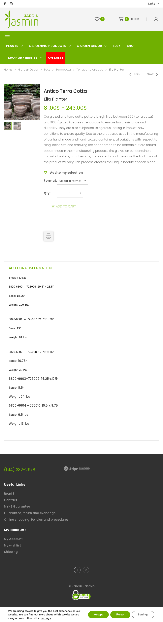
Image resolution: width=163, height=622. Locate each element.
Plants (12, 46)
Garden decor (89, 46)
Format (50, 180)
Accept (98, 614)
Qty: (47, 193)
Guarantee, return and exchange (29, 513)
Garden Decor (28, 70)
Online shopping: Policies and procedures (36, 519)
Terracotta (63, 70)
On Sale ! (55, 57)
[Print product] (48, 236)
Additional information (30, 268)
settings (46, 618)
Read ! (9, 493)
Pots (47, 70)
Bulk (117, 46)
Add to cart (66, 206)
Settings (143, 614)
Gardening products (47, 46)
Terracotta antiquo (90, 70)
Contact (10, 500)
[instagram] (11, 3)
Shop (131, 46)
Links (151, 4)
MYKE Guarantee (17, 506)
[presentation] (40, 102)
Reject (120, 614)
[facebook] (5, 3)
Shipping (11, 552)
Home (8, 70)
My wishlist (12, 545)
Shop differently (23, 57)
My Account (13, 539)
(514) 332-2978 (19, 470)
